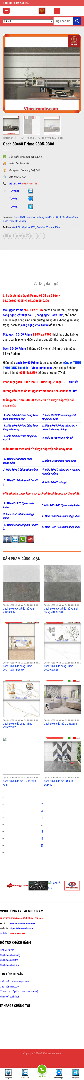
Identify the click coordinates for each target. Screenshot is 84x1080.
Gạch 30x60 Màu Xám (50, 138)
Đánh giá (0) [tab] (11, 271)
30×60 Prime (24, 334)
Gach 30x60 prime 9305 (23, 227)
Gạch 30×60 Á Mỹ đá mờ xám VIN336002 (19, 610)
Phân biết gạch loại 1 (10, 996)
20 (42, 845)
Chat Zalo (25, 1077)
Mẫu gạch (9, 334)
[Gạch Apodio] (38, 885)
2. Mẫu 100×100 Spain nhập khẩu (60, 505)
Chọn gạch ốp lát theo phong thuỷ (19, 991)
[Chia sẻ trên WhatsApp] (6, 236)
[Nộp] (77, 21)
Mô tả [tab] (7, 260)
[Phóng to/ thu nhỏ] (14, 1062)
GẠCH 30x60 (27, 138)
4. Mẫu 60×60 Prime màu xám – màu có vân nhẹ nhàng (59, 427)
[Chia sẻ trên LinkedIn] (41, 236)
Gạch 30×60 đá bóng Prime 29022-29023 (17, 725)
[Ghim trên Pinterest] (34, 236)
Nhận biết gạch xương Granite (14, 981)
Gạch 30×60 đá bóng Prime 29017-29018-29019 (17, 667)
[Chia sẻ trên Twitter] (20, 236)
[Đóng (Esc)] (4, 1062)
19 (42, 838)
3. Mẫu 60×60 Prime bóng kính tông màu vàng (20, 427)
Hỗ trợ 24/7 (15, 183)
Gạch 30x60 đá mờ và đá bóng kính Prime (34, 217)
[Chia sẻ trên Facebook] (13, 236)
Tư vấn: (13, 198)
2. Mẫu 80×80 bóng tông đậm (58, 461)
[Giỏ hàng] (57, 11)
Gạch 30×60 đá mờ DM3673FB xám (19, 783)
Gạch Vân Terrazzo (9, 986)
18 (42, 831)
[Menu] (6, 11)
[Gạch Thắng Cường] (72, 885)
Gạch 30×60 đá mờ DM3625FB (60, 723)
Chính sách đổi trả (9, 959)
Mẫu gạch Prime (13, 310)
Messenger (58, 1077)
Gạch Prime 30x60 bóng (14, 221)
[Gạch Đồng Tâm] (17, 885)
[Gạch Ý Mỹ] (56, 884)
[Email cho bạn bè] (27, 236)
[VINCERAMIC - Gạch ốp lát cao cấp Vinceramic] (42, 11)
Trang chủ (9, 138)
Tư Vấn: (14, 190)
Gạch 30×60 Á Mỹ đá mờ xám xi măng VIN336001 (61, 610)
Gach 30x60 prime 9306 (48, 227)
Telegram (75, 1077)
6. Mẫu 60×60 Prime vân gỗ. (57, 437)
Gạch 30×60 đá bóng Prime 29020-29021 (58, 667)
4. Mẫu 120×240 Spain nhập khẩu (61, 516)
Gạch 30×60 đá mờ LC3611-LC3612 (59, 783)
